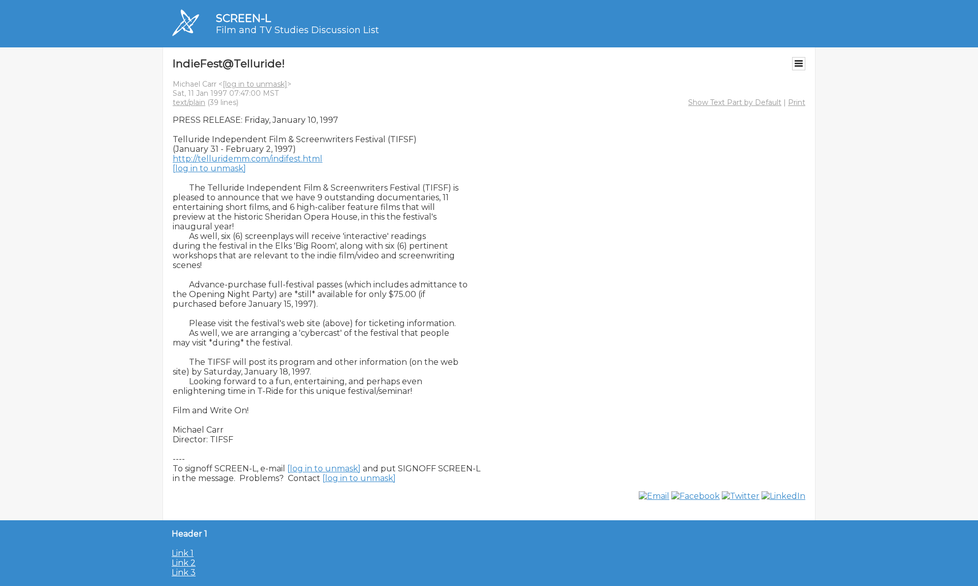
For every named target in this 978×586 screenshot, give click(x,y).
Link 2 (184, 563)
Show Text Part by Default (734, 102)
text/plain (189, 102)
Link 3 (184, 572)
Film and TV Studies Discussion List (297, 30)
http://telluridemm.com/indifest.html (247, 159)
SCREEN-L (243, 18)
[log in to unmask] (255, 84)
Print (796, 102)
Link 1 (183, 553)
